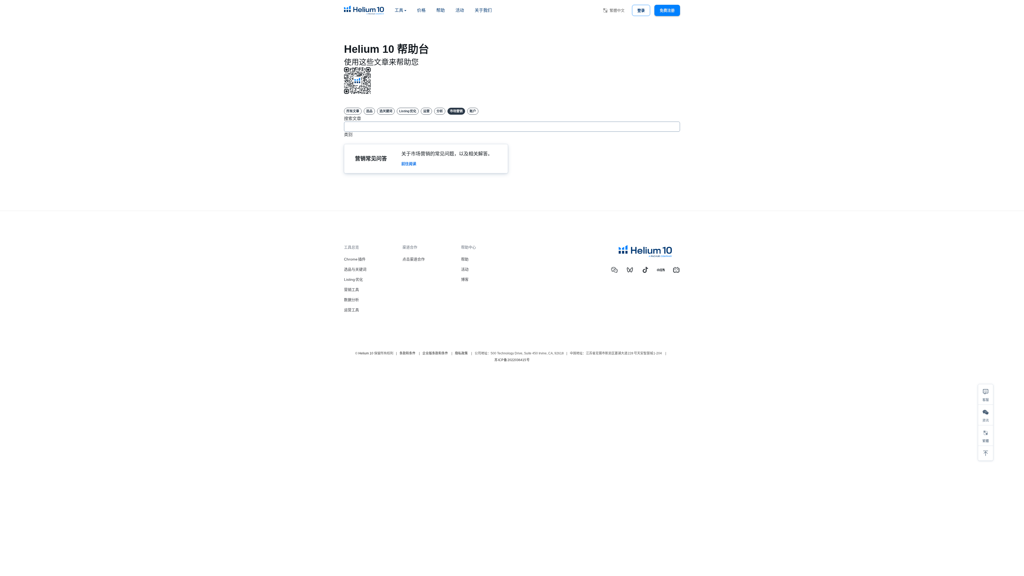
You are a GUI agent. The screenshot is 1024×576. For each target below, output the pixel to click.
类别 (348, 134)
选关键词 (385, 111)
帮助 (440, 10)
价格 (421, 10)
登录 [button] (641, 10)
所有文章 (352, 111)
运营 (426, 111)
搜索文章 (352, 118)
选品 (369, 111)
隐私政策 (461, 353)
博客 (465, 279)
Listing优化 (407, 111)
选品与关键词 (355, 269)
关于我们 (483, 10)
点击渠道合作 (413, 259)
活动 (459, 10)
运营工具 (351, 310)
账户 (473, 111)
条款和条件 (407, 353)
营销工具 (351, 289)
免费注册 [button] (667, 10)
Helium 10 (365, 353)
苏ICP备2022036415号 (512, 360)
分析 (440, 111)
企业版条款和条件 (435, 353)
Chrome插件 (355, 259)
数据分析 (351, 300)
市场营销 (456, 111)
